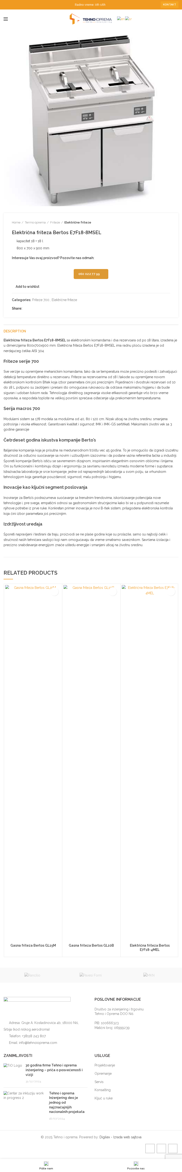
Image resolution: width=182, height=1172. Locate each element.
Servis (99, 1082)
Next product (167, 222)
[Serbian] (128, 19)
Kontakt (169, 4)
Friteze (55, 222)
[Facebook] (6, 5)
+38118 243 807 (34, 1036)
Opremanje (103, 1073)
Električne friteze (77, 222)
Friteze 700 (40, 300)
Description (15, 331)
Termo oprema (35, 222)
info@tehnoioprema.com (38, 1043)
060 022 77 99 (89, 274)
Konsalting (103, 1090)
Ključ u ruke (104, 1098)
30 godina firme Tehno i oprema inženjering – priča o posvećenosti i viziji (54, 1069)
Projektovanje (105, 1065)
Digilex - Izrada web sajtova (120, 1137)
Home (16, 222)
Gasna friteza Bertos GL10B (91, 945)
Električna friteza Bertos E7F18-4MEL (150, 948)
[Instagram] (11, 5)
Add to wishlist (27, 286)
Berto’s (89, 439)
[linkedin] (17, 5)
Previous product (158, 222)
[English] (121, 19)
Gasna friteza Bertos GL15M (33, 945)
